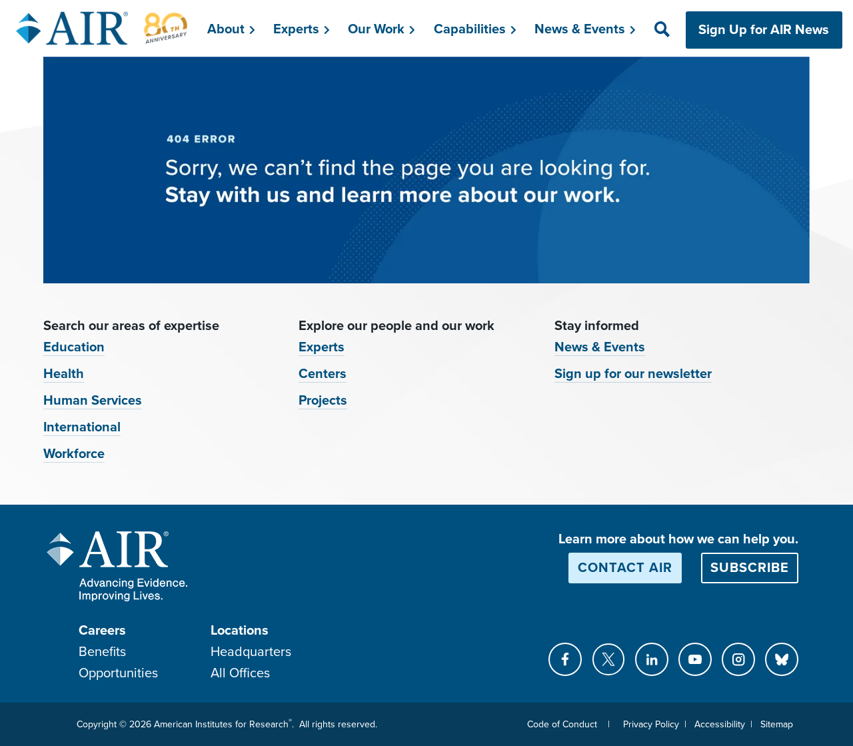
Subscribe (749, 568)
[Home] (102, 28)
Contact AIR (625, 568)
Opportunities (118, 673)
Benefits (102, 652)
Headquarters (251, 652)
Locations (240, 631)
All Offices (240, 673)
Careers (102, 631)
